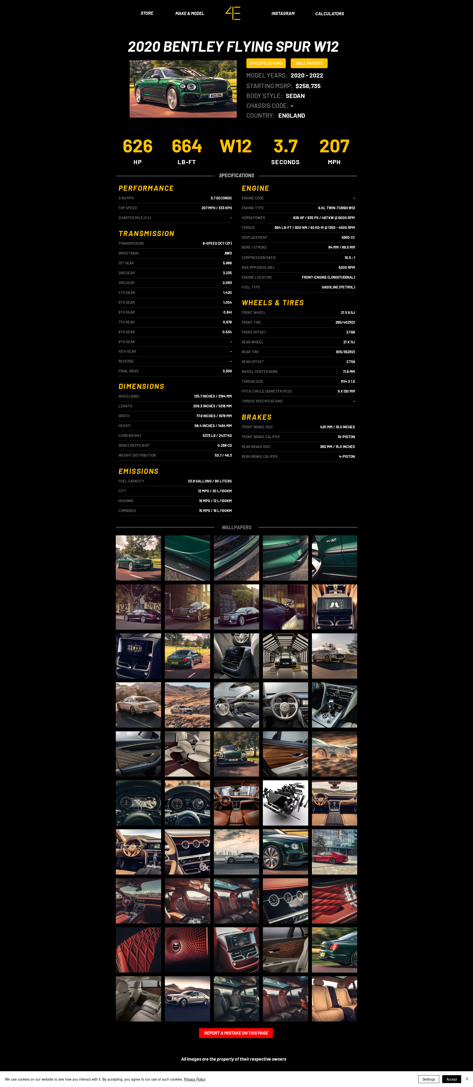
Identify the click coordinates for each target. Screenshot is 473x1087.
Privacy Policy (194, 1079)
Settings (428, 1079)
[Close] (467, 1079)
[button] (266, 63)
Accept (451, 1079)
